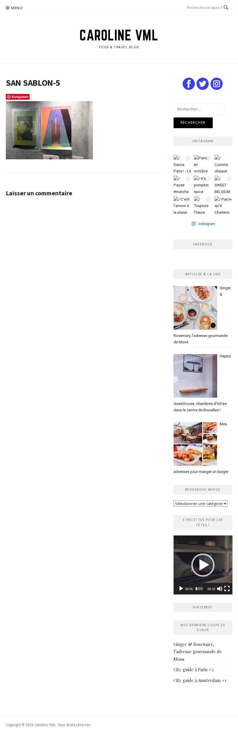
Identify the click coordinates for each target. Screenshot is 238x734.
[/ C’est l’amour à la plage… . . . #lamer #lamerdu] (182, 205)
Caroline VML (119, 35)
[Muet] (220, 589)
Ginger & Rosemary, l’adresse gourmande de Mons (198, 651)
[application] (203, 564)
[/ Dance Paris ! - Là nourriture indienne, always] (182, 164)
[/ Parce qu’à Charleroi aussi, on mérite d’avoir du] (223, 205)
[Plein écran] (227, 589)
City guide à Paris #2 (194, 669)
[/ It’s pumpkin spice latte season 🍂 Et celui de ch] (203, 184)
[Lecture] (181, 589)
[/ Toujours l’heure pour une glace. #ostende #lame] (203, 205)
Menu (17, 8)
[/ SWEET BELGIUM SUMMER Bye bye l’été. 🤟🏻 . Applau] (223, 184)
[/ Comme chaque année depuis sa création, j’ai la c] (223, 164)
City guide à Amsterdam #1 (200, 680)
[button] (202, 565)
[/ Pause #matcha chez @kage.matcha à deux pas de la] (182, 184)
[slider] (199, 588)
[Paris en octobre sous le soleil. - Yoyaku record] (203, 164)
